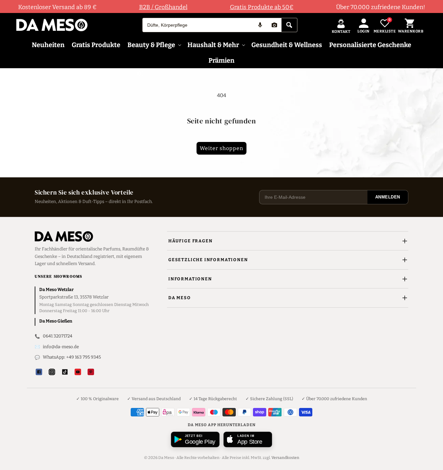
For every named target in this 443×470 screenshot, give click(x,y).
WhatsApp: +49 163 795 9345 (72, 357)
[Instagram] (52, 372)
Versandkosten (285, 457)
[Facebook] (39, 372)
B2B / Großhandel (163, 7)
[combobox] (198, 25)
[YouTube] (78, 372)
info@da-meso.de (61, 346)
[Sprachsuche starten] (260, 25)
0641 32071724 (57, 336)
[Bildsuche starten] (274, 25)
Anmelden (387, 197)
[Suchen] (289, 25)
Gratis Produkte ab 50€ (261, 7)
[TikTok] (65, 372)
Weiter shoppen (221, 148)
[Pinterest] (91, 372)
